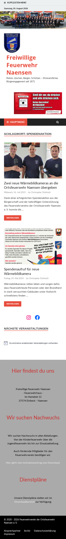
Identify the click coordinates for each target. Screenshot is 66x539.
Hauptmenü (17, 122)
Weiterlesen (12, 218)
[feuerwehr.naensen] (29, 317)
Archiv (27, 531)
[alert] (33, 343)
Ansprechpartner (12, 531)
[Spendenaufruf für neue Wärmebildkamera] (33, 247)
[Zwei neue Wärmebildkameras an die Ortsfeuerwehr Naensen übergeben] (33, 161)
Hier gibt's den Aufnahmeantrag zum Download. (33, 463)
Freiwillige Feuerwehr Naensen (21, 65)
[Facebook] (37, 317)
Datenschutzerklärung (45, 531)
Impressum (9, 534)
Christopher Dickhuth (41, 192)
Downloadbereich (24, 502)
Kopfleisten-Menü (16, 3)
